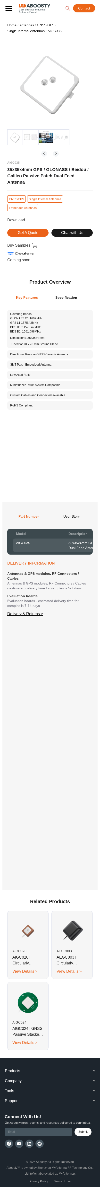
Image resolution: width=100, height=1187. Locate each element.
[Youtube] (19, 1144)
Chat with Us (72, 233)
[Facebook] (9, 1144)
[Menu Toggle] (8, 8)
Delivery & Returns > (25, 614)
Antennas (26, 25)
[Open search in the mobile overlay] (67, 8)
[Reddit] (39, 1144)
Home (12, 25)
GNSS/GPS (45, 25)
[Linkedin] (29, 1144)
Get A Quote (28, 233)
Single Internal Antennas (26, 31)
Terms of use (62, 1181)
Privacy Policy (39, 1181)
